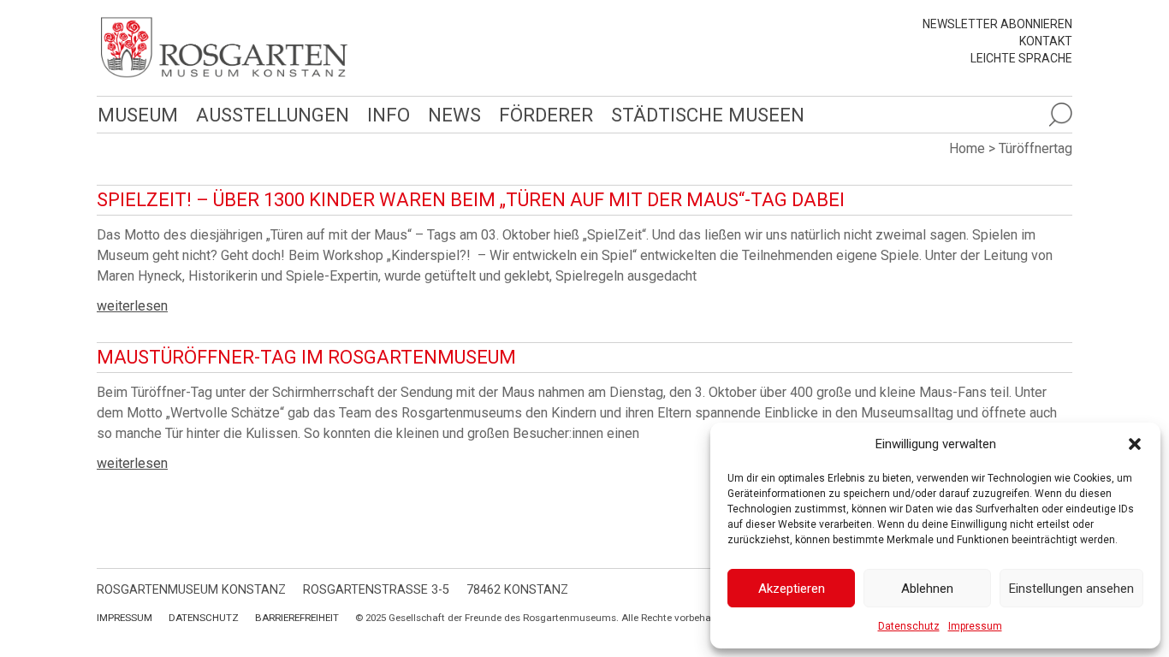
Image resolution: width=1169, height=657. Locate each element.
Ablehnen (927, 588)
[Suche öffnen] (1060, 115)
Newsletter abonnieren (997, 24)
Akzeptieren (791, 588)
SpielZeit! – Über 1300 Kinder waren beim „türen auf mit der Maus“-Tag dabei (471, 199)
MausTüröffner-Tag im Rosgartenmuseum (306, 357)
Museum (138, 115)
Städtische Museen (707, 115)
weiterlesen (132, 306)
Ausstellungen (272, 115)
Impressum (975, 626)
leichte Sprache (1021, 58)
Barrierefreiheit (297, 618)
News (454, 115)
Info (388, 115)
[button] (1134, 444)
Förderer (546, 115)
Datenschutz (909, 626)
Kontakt (1045, 41)
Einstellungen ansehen (1071, 588)
